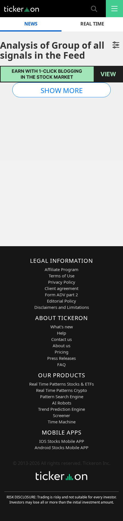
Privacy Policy (61, 282)
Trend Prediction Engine (61, 409)
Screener (61, 415)
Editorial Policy (61, 301)
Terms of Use (61, 276)
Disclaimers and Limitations (61, 307)
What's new (61, 326)
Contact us (61, 339)
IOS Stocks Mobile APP (61, 441)
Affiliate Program (61, 269)
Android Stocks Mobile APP (61, 447)
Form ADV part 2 (61, 294)
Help (61, 333)
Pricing (61, 352)
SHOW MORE (62, 90)
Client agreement (61, 288)
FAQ (61, 364)
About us (61, 345)
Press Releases (61, 358)
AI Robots (61, 403)
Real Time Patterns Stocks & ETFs (61, 384)
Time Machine (62, 422)
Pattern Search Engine (61, 396)
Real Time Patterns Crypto (61, 390)
